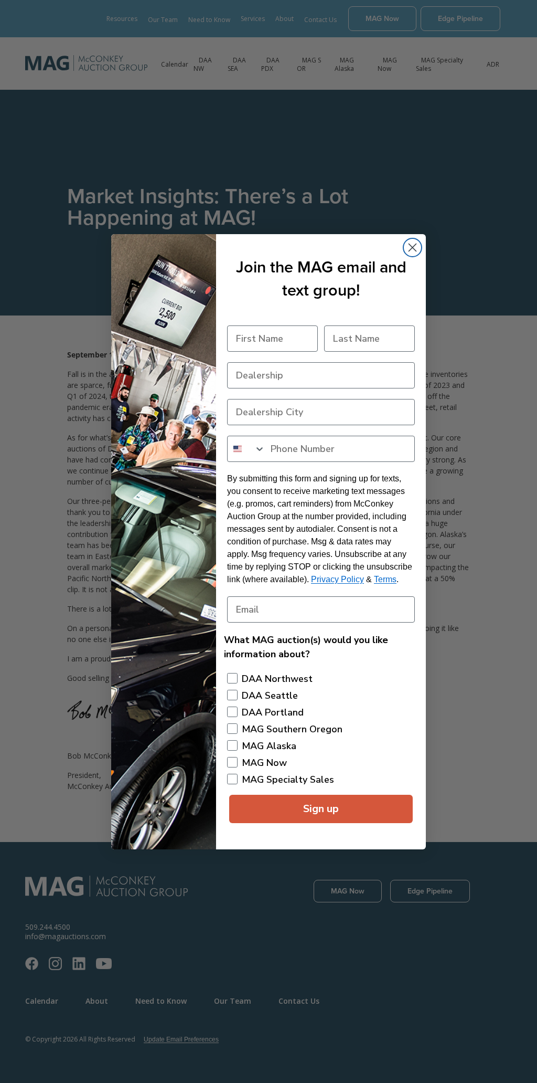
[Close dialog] (412, 247)
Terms (385, 579)
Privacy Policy (337, 579)
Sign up (321, 809)
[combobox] (246, 448)
